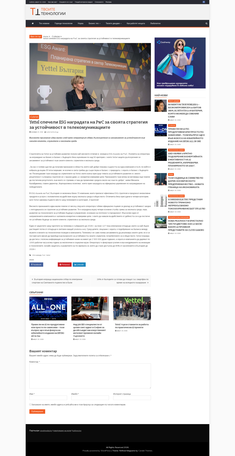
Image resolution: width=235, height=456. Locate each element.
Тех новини (44, 23)
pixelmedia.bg (46, 430)
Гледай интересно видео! (84, 2)
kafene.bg (77, 430)
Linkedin (80, 264)
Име (32, 394)
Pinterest (65, 264)
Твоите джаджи (113, 23)
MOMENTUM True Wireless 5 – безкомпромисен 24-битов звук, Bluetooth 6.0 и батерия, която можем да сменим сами (185, 110)
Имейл (75, 394)
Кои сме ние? (52, 2)
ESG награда (37, 255)
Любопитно (155, 23)
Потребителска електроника (179, 217)
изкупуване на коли (62, 430)
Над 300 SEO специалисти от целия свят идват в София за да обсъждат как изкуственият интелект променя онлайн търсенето (89, 330)
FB (204, 2)
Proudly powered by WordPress (96, 450)
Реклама (109, 2)
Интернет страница (122, 394)
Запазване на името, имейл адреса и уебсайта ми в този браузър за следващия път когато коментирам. (78, 404)
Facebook (36, 264)
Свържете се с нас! (66, 2)
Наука (80, 23)
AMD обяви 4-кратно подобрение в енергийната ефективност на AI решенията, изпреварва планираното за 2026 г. (185, 159)
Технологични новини (176, 150)
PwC (43, 255)
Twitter (51, 264)
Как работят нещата (136, 23)
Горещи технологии (63, 23)
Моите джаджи (174, 101)
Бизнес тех (94, 23)
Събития (34, 117)
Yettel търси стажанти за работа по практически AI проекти (132, 326)
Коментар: (34, 362)
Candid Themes (145, 450)
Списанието (99, 2)
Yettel (48, 255)
